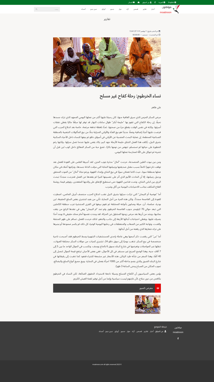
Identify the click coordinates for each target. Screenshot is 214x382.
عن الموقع (146, 2)
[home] (138, 2)
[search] (36, 9)
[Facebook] (155, 2)
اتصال (130, 2)
